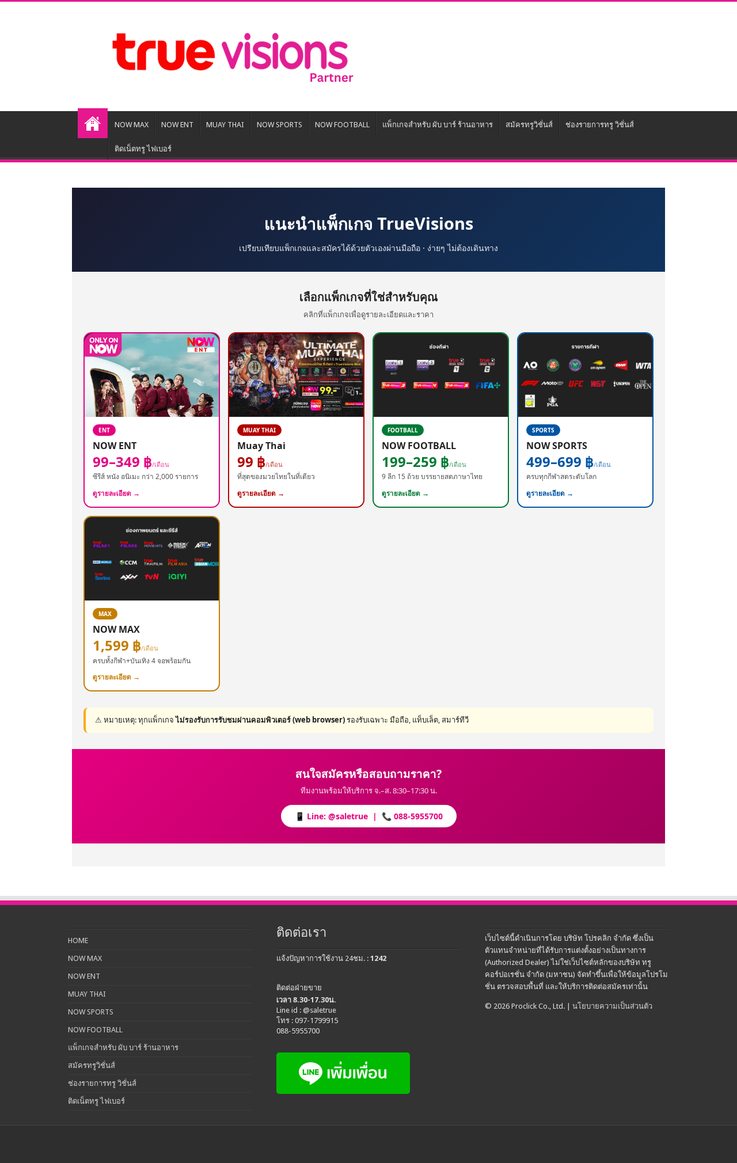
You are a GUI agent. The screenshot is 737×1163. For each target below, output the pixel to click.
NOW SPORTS (279, 124)
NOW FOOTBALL (342, 124)
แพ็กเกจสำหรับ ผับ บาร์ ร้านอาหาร (437, 124)
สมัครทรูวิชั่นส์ (529, 124)
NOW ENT (177, 124)
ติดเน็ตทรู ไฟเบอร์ (143, 149)
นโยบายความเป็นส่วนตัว (612, 1006)
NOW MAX (132, 124)
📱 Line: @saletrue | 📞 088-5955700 (369, 816)
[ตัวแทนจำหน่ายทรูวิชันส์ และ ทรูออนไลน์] (230, 54)
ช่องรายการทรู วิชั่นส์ (599, 124)
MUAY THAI (225, 124)
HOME (93, 123)
